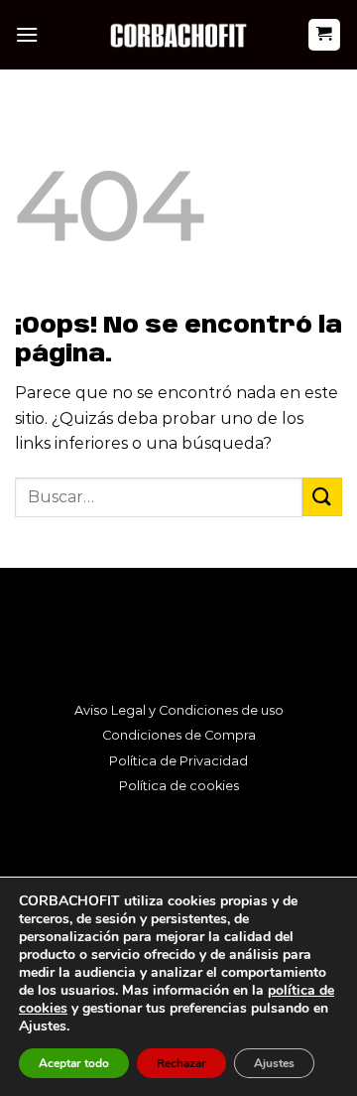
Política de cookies (179, 785)
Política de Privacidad (178, 761)
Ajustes (274, 1063)
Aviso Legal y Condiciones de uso (179, 710)
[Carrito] (324, 35)
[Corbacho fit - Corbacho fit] (179, 34)
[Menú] (27, 34)
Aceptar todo (74, 1063)
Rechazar (181, 1063)
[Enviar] (322, 497)
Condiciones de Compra (179, 735)
